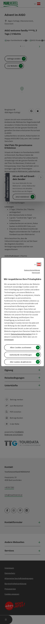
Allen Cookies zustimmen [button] (20, 347)
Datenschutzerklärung (32, 270)
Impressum (36, 272)
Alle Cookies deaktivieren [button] (20, 362)
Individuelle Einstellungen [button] (21, 354)
